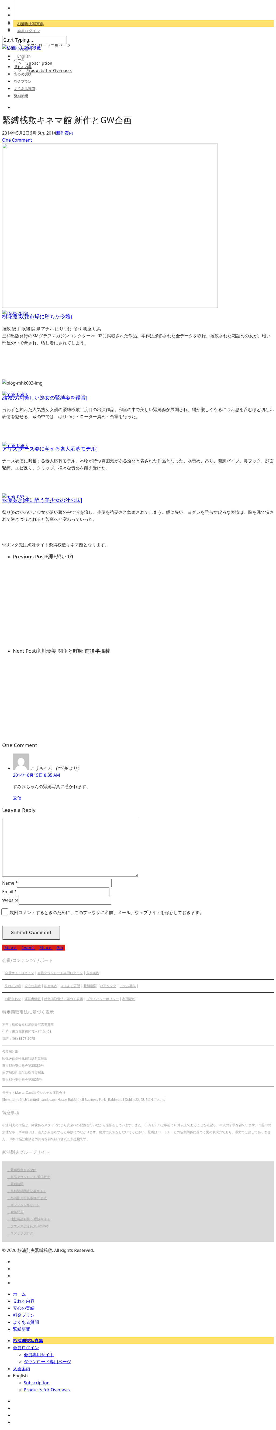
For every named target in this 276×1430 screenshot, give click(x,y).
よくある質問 (24, 88)
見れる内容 (23, 66)
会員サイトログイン (19, 973)
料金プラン (23, 81)
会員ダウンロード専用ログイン (60, 973)
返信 (17, 798)
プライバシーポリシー (103, 998)
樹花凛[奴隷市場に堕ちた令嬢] (37, 316)
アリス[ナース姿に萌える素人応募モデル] (50, 448)
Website (10, 900)
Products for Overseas (49, 70)
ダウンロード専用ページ (48, 45)
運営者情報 (33, 998)
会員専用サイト (39, 1355)
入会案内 (92, 973)
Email (9, 892)
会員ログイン (28, 30)
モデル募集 (128, 986)
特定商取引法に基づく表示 (63, 998)
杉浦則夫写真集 (30, 23)
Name (10, 883)
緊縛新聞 (21, 96)
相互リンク (108, 986)
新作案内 (64, 133)
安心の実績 (23, 74)
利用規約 (128, 998)
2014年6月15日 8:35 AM (36, 775)
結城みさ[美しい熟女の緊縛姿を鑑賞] (44, 397)
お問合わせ (13, 998)
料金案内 (50, 986)
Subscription (39, 63)
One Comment (17, 140)
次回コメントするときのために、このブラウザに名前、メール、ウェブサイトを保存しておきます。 (107, 912)
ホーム (19, 59)
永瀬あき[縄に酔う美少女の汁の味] (42, 499)
